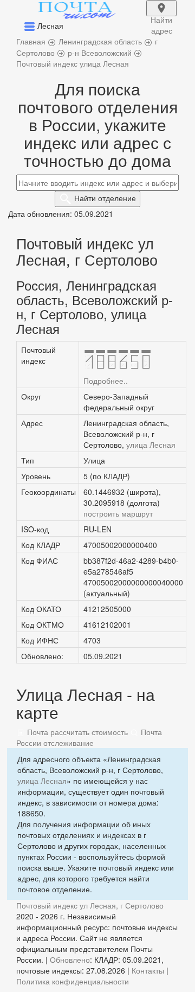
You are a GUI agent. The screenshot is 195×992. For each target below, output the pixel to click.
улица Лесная (151, 444)
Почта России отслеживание (89, 737)
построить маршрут (118, 513)
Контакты (148, 970)
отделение (105, 197)
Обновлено (70, 959)
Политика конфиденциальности (72, 981)
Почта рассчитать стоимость (76, 731)
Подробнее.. (105, 380)
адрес (161, 15)
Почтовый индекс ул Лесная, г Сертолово (90, 905)
